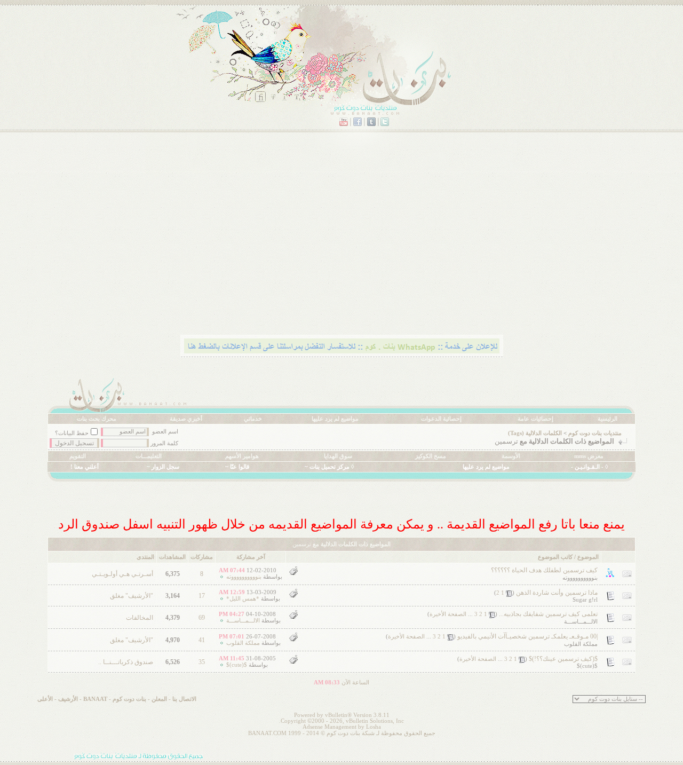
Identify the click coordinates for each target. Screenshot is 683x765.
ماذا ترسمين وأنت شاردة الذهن (557, 592)
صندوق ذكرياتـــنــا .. (125, 662)
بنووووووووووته (580, 578)
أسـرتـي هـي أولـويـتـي (122, 574)
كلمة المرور (164, 443)
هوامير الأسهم (242, 456)
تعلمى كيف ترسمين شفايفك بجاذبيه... (548, 614)
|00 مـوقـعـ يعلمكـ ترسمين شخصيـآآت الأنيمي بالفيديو (527, 636)
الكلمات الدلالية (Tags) (535, 433)
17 (201, 596)
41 (201, 640)
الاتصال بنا (184, 699)
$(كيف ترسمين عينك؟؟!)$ (563, 659)
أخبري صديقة (186, 419)
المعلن (159, 699)
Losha (373, 727)
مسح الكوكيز (430, 456)
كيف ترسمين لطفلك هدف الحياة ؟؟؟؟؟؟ (544, 570)
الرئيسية (607, 419)
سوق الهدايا (338, 456)
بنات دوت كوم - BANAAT (114, 699)
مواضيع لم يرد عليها (335, 419)
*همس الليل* (242, 599)
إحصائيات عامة (535, 419)
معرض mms (588, 456)
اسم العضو (165, 432)
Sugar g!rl (585, 600)
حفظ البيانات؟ (72, 433)
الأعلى (45, 699)
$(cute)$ (587, 666)
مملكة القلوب (581, 644)
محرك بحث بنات (96, 419)
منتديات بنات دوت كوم (595, 433)
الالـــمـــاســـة (581, 622)
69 (201, 617)
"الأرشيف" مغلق (131, 596)
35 (201, 662)
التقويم (77, 456)
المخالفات (139, 617)
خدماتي (253, 419)
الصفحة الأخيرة (448, 614)
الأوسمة (511, 456)
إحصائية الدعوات (441, 419)
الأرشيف (68, 699)
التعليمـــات (149, 456)
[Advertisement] (341, 248)
